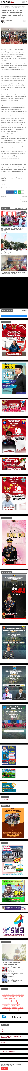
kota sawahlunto (14, 1009)
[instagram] (2, 1030)
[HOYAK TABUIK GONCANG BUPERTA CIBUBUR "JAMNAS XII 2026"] (14, 952)
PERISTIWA (21, 1007)
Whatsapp (19, 192)
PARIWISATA (14, 1007)
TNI (3, 1009)
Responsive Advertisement (8, 1051)
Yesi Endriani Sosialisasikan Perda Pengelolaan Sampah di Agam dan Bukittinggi (13, 273)
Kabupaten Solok (21, 1000)
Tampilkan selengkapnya (20, 208)
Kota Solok (20, 1003)
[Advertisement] (14, 293)
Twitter (15, 192)
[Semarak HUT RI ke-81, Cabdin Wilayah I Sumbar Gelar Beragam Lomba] (4, 969)
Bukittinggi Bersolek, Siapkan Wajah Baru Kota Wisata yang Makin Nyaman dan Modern (16, 980)
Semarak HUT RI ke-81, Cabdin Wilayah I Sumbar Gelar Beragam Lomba (16, 969)
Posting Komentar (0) (14, 316)
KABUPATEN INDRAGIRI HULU (8, 994)
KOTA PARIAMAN (13, 998)
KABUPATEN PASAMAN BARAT (8, 996)
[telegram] (2, 1031)
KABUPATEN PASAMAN (19, 994)
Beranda (3, 6)
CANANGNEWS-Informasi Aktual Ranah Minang (12, 1037)
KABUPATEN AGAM (14, 992)
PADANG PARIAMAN (6, 1007)
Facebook (10, 192)
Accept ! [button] (4, 1068)
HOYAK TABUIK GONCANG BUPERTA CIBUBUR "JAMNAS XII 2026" (11, 963)
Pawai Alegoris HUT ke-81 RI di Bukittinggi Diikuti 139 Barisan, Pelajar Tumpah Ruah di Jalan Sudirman (13, 229)
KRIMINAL (14, 1000)
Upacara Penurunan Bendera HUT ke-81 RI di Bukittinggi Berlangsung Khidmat (12, 251)
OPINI (18, 1005)
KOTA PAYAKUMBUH (6, 1000)
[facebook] (2, 1027)
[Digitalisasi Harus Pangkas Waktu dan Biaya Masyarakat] (4, 975)
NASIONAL (13, 1005)
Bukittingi (8, 6)
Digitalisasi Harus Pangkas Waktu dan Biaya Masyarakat (16, 974)
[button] (26, 2)
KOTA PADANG (5, 998)
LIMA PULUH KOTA (6, 1005)
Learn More (9, 1065)
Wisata (7, 1009)
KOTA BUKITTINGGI (19, 996)
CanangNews (6, 992)
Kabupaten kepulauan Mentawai (9, 1003)
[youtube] (2, 1028)
